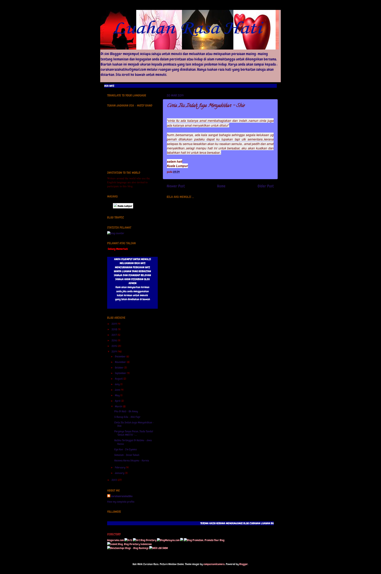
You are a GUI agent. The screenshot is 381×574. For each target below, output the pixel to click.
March (119, 406)
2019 (114, 324)
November (121, 362)
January (120, 473)
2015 (114, 346)
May (117, 395)
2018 (115, 329)
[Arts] (128, 540)
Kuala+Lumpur (124, 206)
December (120, 356)
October (119, 367)
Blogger (243, 564)
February (120, 467)
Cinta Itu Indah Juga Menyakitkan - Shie (134, 424)
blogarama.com (115, 540)
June (118, 390)
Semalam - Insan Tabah (126, 455)
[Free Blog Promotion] (204, 540)
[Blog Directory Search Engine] (129, 544)
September (121, 373)
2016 (114, 340)
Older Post (266, 186)
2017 (114, 335)
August (119, 378)
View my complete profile (120, 501)
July (117, 384)
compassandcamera (214, 564)
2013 (114, 480)
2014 (114, 351)
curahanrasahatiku (122, 496)
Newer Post (176, 186)
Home (221, 186)
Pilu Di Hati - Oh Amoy (126, 411)
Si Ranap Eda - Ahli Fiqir (127, 417)
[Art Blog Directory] (144, 540)
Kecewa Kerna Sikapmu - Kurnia (131, 460)
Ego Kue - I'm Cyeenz (125, 449)
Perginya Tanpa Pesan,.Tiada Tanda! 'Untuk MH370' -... (133, 433)
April (118, 401)
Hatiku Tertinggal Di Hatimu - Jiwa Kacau (133, 441)
